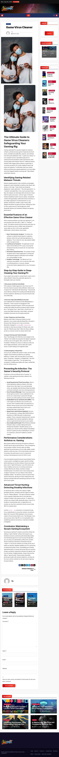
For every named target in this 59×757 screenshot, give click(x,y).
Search (44, 23)
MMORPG (53, 117)
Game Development (51, 135)
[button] (54, 15)
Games (8, 24)
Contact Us (42, 751)
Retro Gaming (52, 145)
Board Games (51, 72)
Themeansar (4, 753)
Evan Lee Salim (18, 711)
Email (4, 659)
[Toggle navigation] (28, 15)
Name (4, 651)
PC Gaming (51, 90)
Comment (6, 621)
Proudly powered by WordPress (8, 751)
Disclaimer (55, 751)
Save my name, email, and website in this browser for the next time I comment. (19, 680)
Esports (51, 99)
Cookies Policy (49, 751)
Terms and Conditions (46, 754)
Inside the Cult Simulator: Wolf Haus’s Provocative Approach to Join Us (42, 708)
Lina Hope (17, 726)
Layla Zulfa (46, 726)
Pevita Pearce (46, 711)
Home (32, 751)
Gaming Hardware (49, 109)
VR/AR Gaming (52, 127)
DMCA (32, 754)
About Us (36, 751)
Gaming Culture (50, 82)
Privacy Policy (37, 754)
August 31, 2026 (9, 711)
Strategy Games (50, 154)
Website (5, 668)
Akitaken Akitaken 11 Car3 (27, 569)
